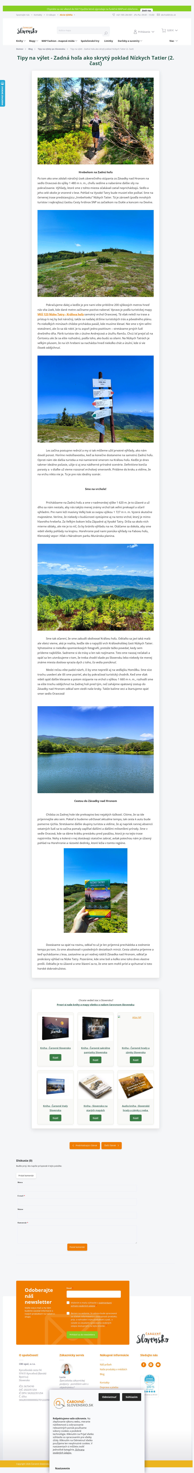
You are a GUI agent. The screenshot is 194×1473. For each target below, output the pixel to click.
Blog (102, 1374)
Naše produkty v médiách (113, 1369)
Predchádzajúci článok (86, 1145)
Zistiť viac (146, 10)
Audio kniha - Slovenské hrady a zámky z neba (136, 1108)
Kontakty (38, 14)
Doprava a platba (109, 1387)
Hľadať (106, 33)
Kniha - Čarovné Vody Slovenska (55, 1108)
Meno (20, 1182)
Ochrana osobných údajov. (68, 1451)
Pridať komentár (26, 1175)
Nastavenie (62, 1468)
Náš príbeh (106, 1364)
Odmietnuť (109, 1397)
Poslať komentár (77, 1247)
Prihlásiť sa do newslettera (82, 1334)
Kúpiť (55, 1057)
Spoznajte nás (23, 14)
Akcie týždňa (66, 14)
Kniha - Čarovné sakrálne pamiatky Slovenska (95, 1050)
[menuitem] (21, 41)
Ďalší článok (110, 1145)
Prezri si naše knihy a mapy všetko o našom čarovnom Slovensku (95, 1004)
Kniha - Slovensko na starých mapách (96, 1108)
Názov (20, 1209)
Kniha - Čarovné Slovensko (55, 1048)
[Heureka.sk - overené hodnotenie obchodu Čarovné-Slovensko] (149, 1386)
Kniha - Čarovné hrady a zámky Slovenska (136, 1050)
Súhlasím (132, 1397)
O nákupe (51, 14)
